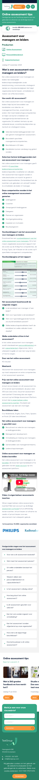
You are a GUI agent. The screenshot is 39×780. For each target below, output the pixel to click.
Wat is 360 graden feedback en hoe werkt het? (14, 684)
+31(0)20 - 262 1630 (11, 756)
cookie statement (11, 771)
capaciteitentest (11, 348)
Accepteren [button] (19, 776)
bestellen (5, 463)
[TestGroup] (8, 6)
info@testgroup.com (12, 759)
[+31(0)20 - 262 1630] (28, 6)
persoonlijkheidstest (26, 345)
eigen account (21, 465)
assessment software (10, 509)
